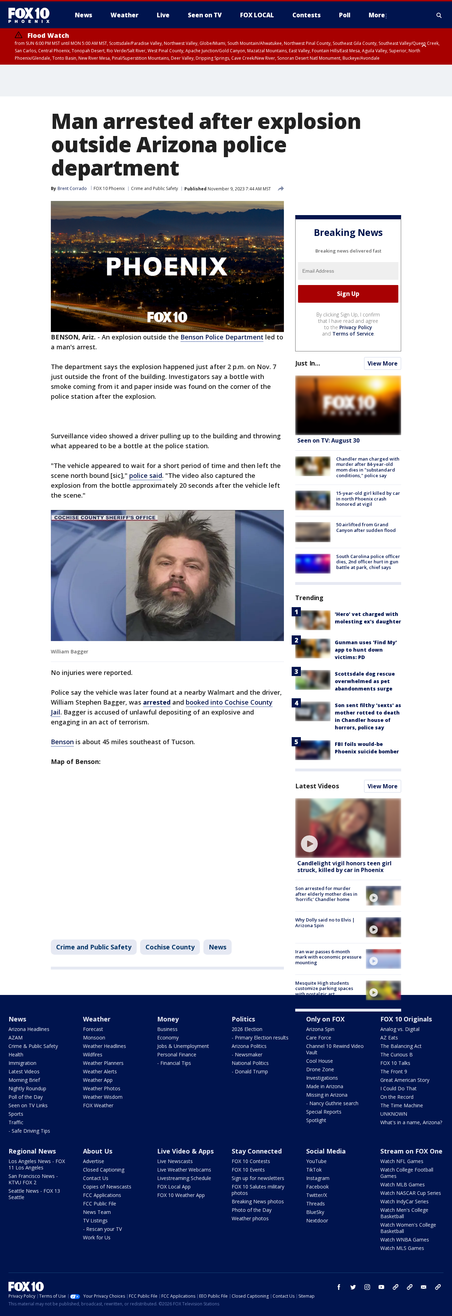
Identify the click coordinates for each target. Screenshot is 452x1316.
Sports (15, 1113)
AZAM (15, 1037)
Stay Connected (257, 1151)
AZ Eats (389, 1037)
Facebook (317, 1186)
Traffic (15, 1122)
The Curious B (396, 1054)
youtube (381, 1287)
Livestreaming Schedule (184, 1178)
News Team (97, 1212)
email (423, 1287)
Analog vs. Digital (400, 1029)
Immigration (22, 1063)
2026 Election (247, 1029)
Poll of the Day (25, 1096)
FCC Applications (102, 1195)
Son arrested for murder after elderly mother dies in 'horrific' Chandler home (326, 893)
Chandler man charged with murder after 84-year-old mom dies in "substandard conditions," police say (367, 467)
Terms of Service (353, 333)
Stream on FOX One (411, 1151)
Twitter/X (316, 1195)
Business (167, 1029)
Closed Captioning (103, 1169)
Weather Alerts (100, 1071)
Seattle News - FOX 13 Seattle (34, 1194)
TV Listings (95, 1220)
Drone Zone (320, 1069)
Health (15, 1054)
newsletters (438, 1287)
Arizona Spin (320, 1029)
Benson (62, 741)
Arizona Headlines (28, 1029)
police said (145, 475)
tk (395, 1287)
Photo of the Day (252, 1210)
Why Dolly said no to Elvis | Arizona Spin (325, 923)
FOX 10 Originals (406, 1019)
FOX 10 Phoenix (109, 188)
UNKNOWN (393, 1113)
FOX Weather (98, 1105)
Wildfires (92, 1054)
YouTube (316, 1161)
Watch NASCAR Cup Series (410, 1193)
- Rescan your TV (102, 1229)
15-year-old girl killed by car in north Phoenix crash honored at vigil (368, 498)
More (377, 15)
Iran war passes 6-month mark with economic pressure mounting (328, 957)
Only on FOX (325, 1019)
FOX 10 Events (248, 1169)
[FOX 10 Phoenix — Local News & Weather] (31, 15)
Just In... (307, 363)
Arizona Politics (249, 1046)
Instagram (317, 1178)
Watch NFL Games (401, 1161)
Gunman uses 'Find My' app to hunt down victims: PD (366, 649)
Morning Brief (24, 1080)
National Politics (250, 1063)
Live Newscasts (175, 1161)
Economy (168, 1037)
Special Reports (323, 1111)
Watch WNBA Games (404, 1239)
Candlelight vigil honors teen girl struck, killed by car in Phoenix (344, 866)
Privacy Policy (355, 327)
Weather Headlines (104, 1046)
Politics (243, 1019)
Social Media (326, 1151)
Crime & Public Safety (33, 1046)
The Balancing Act (401, 1046)
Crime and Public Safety (154, 188)
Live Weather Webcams (184, 1169)
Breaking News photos (258, 1201)
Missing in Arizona (326, 1094)
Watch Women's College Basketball (408, 1227)
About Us (97, 1151)
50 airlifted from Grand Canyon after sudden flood (366, 527)
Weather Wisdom (103, 1096)
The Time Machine (401, 1105)
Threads (315, 1203)
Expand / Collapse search (439, 15)
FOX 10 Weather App (181, 1195)
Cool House (319, 1060)
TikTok (314, 1169)
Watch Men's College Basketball (404, 1213)
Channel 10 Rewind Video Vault (335, 1049)
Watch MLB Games (402, 1184)
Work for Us (97, 1237)
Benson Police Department (221, 337)
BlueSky (315, 1212)
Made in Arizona (324, 1086)
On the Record (397, 1096)
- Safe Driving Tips (29, 1130)
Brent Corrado (72, 188)
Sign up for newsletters (258, 1178)
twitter (353, 1287)
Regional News (32, 1151)
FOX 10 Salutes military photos (258, 1189)
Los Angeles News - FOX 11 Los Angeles (36, 1164)
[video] (348, 828)
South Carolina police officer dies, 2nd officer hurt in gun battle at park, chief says (368, 561)
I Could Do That (398, 1088)
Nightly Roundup (27, 1088)
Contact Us (95, 1178)
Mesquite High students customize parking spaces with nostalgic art (324, 988)
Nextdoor (317, 1220)
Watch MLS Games (402, 1248)
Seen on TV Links (28, 1105)
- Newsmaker (247, 1054)
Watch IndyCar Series (404, 1201)
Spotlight (316, 1120)
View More (383, 363)
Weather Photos (101, 1088)
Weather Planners (103, 1063)
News (217, 947)
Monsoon (94, 1037)
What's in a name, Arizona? (411, 1122)
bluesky (409, 1287)
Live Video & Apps (185, 1151)
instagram (367, 1287)
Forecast (93, 1029)
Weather (97, 1019)
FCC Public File (99, 1203)
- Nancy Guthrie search (332, 1103)
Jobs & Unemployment (183, 1046)
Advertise (93, 1161)
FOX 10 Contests (251, 1161)
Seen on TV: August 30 (328, 440)
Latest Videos (317, 786)
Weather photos (250, 1218)
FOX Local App (174, 1186)
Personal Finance (176, 1054)
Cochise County (170, 947)
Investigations (322, 1077)
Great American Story (404, 1080)
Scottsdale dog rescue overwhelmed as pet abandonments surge (365, 681)
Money (168, 1019)
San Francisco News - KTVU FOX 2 (33, 1179)
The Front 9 (393, 1071)
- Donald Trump (250, 1071)
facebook (339, 1287)
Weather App (98, 1080)
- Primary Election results (260, 1037)
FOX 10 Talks (395, 1063)
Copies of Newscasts (107, 1186)
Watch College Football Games (406, 1172)
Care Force (318, 1037)
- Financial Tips (174, 1063)
